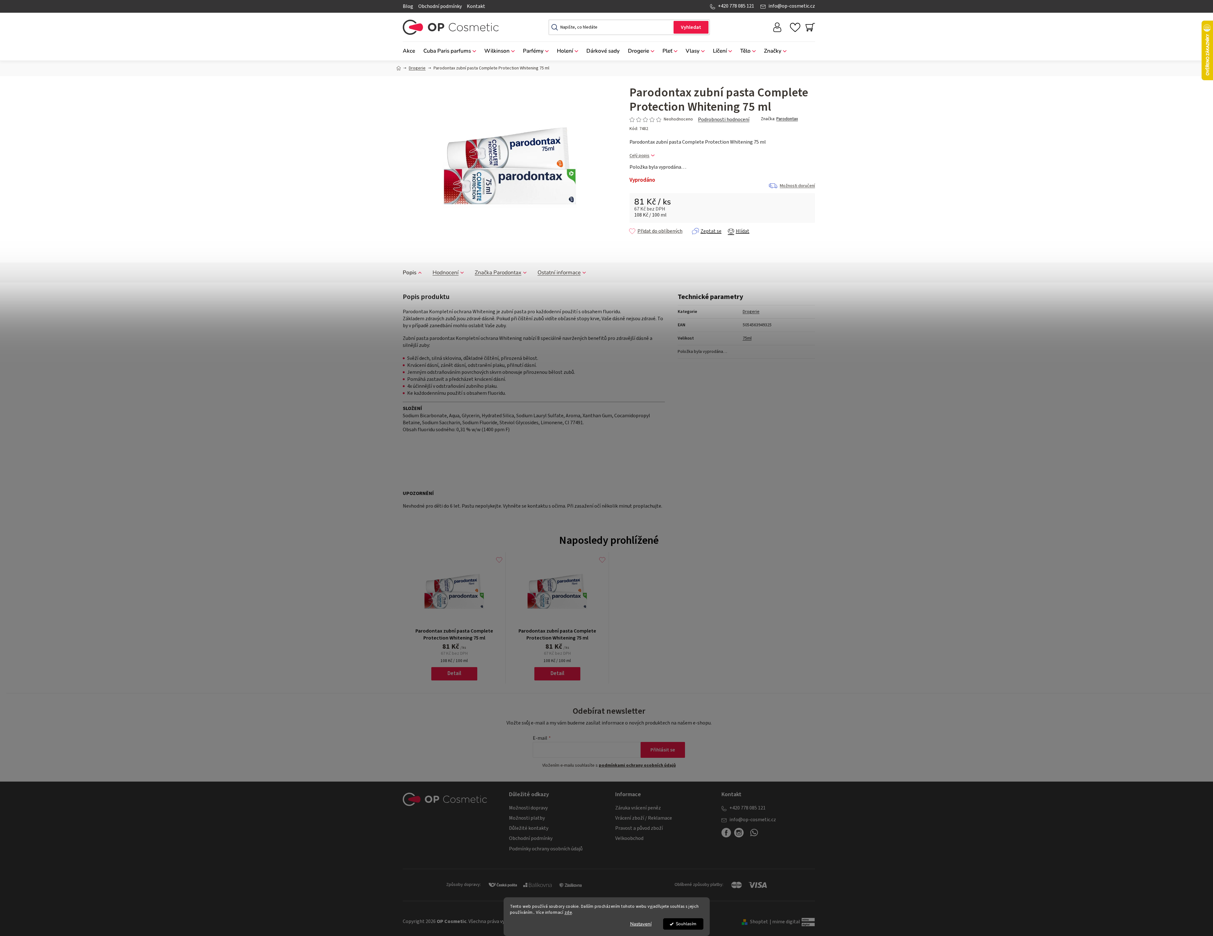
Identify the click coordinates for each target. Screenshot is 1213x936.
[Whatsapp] (754, 835)
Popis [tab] (409, 272)
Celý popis (639, 156)
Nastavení (641, 924)
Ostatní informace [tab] (559, 272)
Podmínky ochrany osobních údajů (546, 848)
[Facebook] (726, 832)
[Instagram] (739, 832)
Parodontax (787, 119)
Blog (408, 6)
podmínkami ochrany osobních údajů (637, 765)
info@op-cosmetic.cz (791, 6)
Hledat (691, 27)
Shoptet (759, 921)
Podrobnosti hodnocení (723, 119)
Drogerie (751, 312)
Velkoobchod (629, 838)
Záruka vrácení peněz (638, 807)
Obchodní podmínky (440, 6)
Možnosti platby (527, 818)
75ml (747, 338)
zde (568, 912)
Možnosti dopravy (528, 807)
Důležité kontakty (528, 828)
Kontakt (476, 6)
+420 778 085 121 (736, 6)
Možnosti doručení (797, 186)
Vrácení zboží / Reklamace (643, 818)
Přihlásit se (662, 749)
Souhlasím (686, 924)
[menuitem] (411, 51)
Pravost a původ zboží (639, 828)
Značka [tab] (498, 272)
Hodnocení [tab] (446, 272)
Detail (454, 673)
